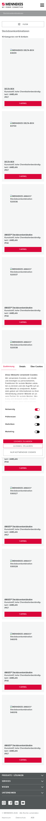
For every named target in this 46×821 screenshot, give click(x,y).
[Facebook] (10, 803)
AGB (32, 818)
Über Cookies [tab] (37, 366)
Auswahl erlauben (23, 446)
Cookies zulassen (23, 441)
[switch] (37, 417)
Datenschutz (21, 818)
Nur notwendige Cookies (23, 452)
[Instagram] (4, 803)
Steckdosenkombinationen (13, 13)
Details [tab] (22, 366)
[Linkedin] (17, 803)
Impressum (6, 818)
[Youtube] (23, 803)
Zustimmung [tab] (8, 366)
